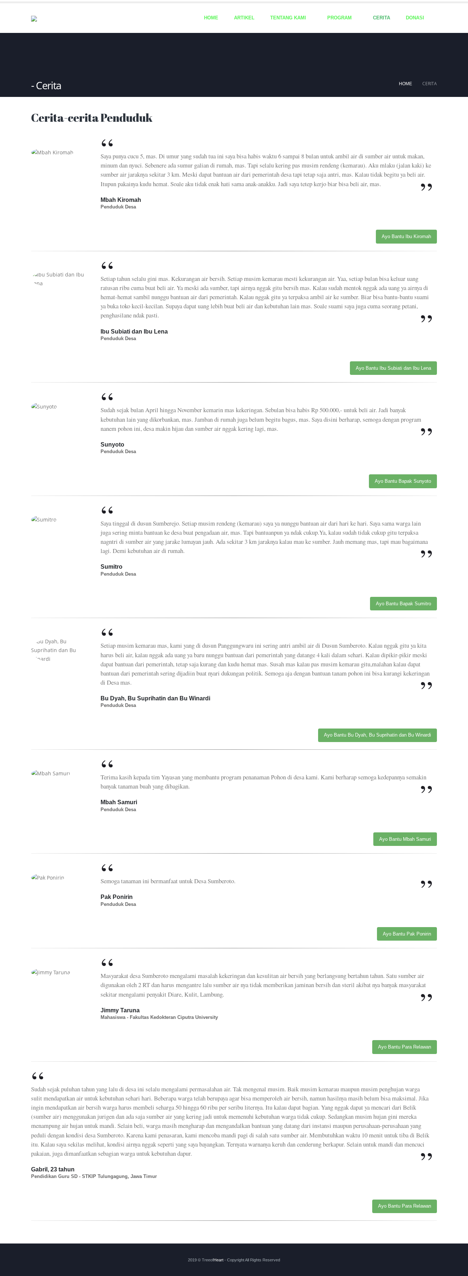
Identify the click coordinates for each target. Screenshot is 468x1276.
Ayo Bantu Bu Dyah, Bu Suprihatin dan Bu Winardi (377, 735)
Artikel (244, 17)
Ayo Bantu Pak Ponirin (407, 934)
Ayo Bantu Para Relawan (404, 1047)
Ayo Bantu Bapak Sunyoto (403, 481)
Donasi (415, 17)
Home (211, 17)
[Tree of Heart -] (45, 19)
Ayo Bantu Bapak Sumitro (403, 603)
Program (339, 17)
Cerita (381, 17)
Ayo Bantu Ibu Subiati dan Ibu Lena (393, 368)
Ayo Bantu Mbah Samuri (405, 839)
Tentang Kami (288, 17)
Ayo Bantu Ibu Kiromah (406, 236)
